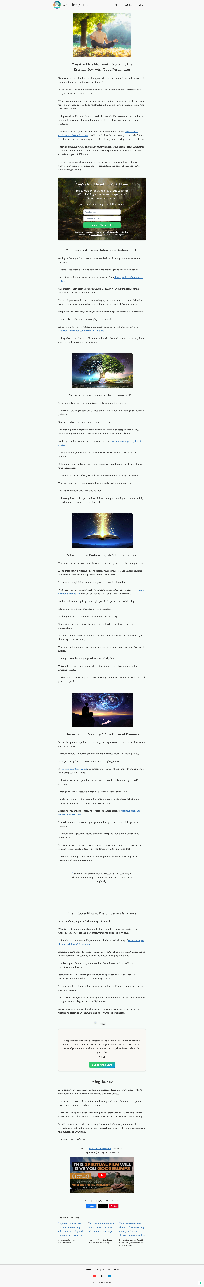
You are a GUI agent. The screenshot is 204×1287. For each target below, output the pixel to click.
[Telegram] (109, 1276)
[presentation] (71, 1229)
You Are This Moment (100, 1148)
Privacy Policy (96, 235)
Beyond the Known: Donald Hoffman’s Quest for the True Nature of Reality (131, 1242)
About (117, 5)
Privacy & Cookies (102, 1270)
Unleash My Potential (102, 224)
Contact (88, 1270)
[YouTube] (94, 1276)
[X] (102, 1276)
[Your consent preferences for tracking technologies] (200, 1283)
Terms (116, 1270)
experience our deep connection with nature (81, 330)
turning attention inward (74, 768)
